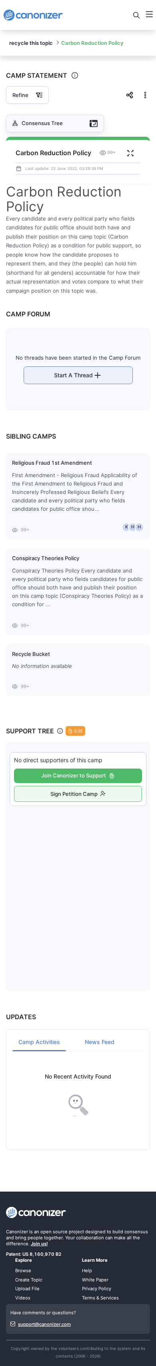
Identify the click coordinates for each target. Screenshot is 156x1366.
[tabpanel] (78, 1095)
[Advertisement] (78, 890)
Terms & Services (100, 1298)
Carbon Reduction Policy (92, 43)
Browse (23, 1270)
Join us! (39, 1244)
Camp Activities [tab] (39, 1041)
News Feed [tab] (99, 1041)
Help (87, 1270)
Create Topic (28, 1280)
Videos (22, 1298)
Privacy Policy (96, 1288)
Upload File (27, 1288)
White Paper (95, 1280)
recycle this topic (31, 43)
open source (54, 1231)
